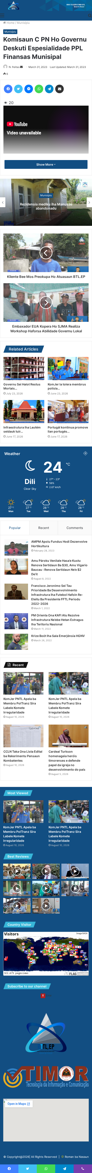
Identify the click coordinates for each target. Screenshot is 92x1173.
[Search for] (90, 15)
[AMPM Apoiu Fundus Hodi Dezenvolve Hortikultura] (16, 547)
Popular (15, 528)
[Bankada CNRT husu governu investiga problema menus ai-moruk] (75, 888)
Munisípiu (23, 22)
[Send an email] (21, 67)
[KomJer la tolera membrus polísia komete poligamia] (68, 368)
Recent (43, 528)
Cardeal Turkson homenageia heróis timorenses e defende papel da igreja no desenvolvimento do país (67, 760)
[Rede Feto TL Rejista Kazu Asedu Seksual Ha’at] (46, 905)
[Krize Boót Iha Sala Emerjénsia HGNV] (16, 642)
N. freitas (14, 67)
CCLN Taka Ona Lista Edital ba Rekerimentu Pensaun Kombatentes (22, 756)
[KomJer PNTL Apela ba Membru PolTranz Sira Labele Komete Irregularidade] (23, 683)
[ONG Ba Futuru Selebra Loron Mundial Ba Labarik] (17, 871)
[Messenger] (28, 89)
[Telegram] (49, 89)
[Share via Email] (59, 89)
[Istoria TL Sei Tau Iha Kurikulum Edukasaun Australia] (46, 871)
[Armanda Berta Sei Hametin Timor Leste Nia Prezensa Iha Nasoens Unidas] (46, 888)
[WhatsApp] (39, 89)
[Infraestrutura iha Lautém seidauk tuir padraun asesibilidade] (23, 411)
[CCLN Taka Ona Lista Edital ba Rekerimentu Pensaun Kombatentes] (23, 736)
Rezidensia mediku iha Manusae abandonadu (46, 206)
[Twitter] (18, 89)
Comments (75, 528)
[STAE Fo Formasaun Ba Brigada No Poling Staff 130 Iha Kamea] (17, 888)
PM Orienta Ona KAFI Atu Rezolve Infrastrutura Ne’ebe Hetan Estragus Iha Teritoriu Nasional (57, 619)
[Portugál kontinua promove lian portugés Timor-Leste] (68, 411)
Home (10, 22)
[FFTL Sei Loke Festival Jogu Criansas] (17, 905)
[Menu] (2, 15)
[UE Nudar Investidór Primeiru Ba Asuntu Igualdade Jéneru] (75, 871)
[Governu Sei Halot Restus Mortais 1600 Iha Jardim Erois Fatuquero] (23, 368)
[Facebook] (8, 89)
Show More (45, 164)
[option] (46, 202)
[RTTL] (46, 5)
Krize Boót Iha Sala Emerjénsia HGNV (58, 636)
